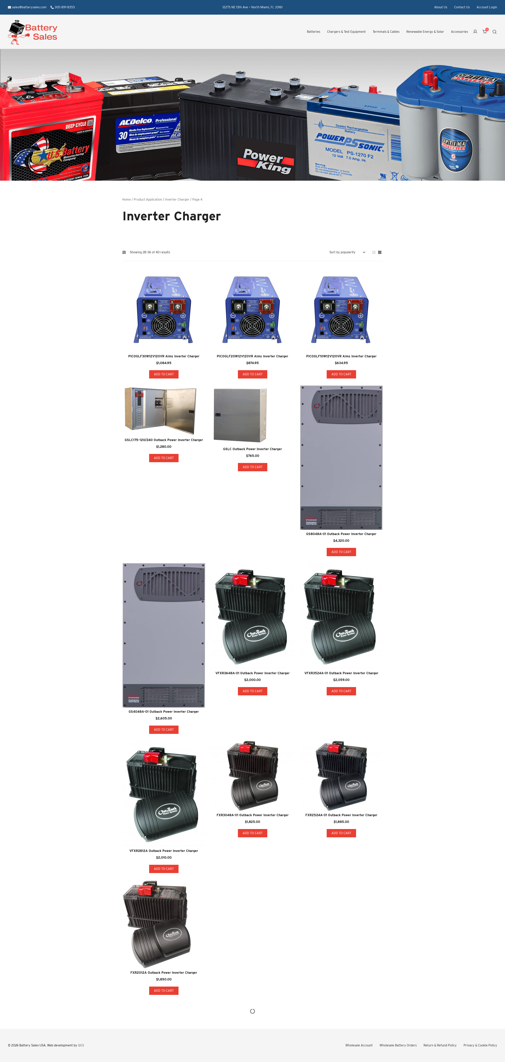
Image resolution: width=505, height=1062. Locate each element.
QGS (81, 1045)
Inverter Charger (177, 199)
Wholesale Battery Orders (398, 1045)
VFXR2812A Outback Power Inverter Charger (163, 851)
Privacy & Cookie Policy (480, 1045)
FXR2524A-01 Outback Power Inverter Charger (341, 815)
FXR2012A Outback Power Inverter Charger (163, 973)
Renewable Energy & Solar (425, 32)
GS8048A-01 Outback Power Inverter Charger (341, 534)
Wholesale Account (359, 1045)
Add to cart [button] (164, 374)
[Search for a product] (494, 32)
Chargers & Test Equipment (346, 32)
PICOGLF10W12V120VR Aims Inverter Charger (341, 356)
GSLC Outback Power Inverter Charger (252, 449)
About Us (440, 7)
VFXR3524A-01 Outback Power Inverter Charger (341, 673)
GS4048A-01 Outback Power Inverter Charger (164, 712)
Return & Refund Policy (440, 1045)
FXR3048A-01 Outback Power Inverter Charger (253, 815)
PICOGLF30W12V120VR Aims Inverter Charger (163, 356)
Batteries (313, 32)
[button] (125, 252)
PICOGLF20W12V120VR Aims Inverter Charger (252, 356)
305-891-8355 (65, 7)
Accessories (459, 32)
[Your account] (475, 32)
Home (126, 199)
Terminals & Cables (386, 32)
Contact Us (462, 7)
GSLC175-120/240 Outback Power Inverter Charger (164, 440)
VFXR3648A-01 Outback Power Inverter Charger (252, 673)
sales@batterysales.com (29, 7)
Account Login (487, 7)
